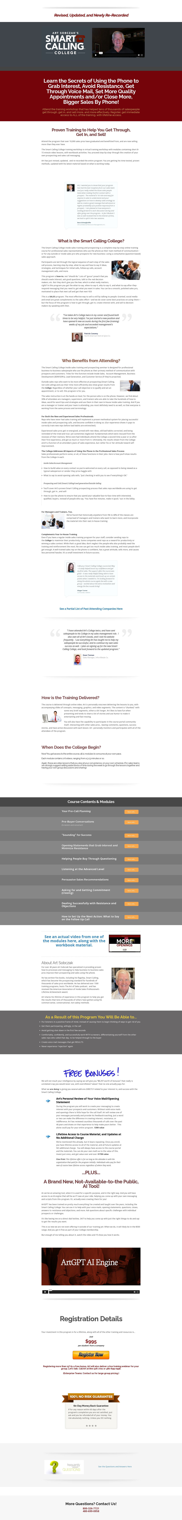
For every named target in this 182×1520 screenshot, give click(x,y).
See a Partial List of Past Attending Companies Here (91, 608)
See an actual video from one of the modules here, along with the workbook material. (74, 940)
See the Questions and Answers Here (115, 1466)
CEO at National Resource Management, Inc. (91, 225)
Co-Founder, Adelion (83, 592)
